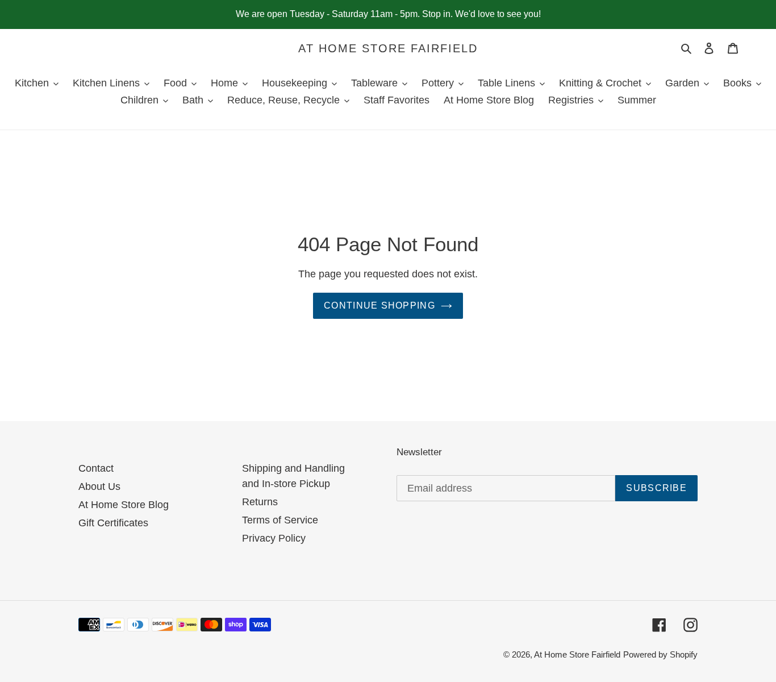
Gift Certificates (113, 523)
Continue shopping (379, 305)
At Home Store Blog (123, 504)
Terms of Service (280, 520)
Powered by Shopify (660, 654)
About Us (99, 486)
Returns (260, 502)
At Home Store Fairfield (388, 48)
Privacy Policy (274, 538)
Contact (96, 468)
